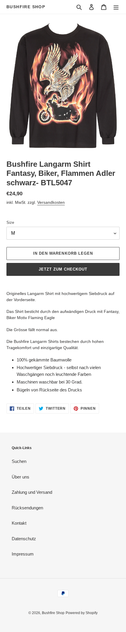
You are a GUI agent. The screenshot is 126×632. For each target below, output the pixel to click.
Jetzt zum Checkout (63, 269)
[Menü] (116, 7)
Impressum (23, 553)
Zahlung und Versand (32, 492)
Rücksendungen (27, 507)
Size (10, 222)
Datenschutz (24, 538)
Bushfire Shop (25, 6)
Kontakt (19, 523)
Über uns (20, 476)
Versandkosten (51, 202)
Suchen (19, 461)
